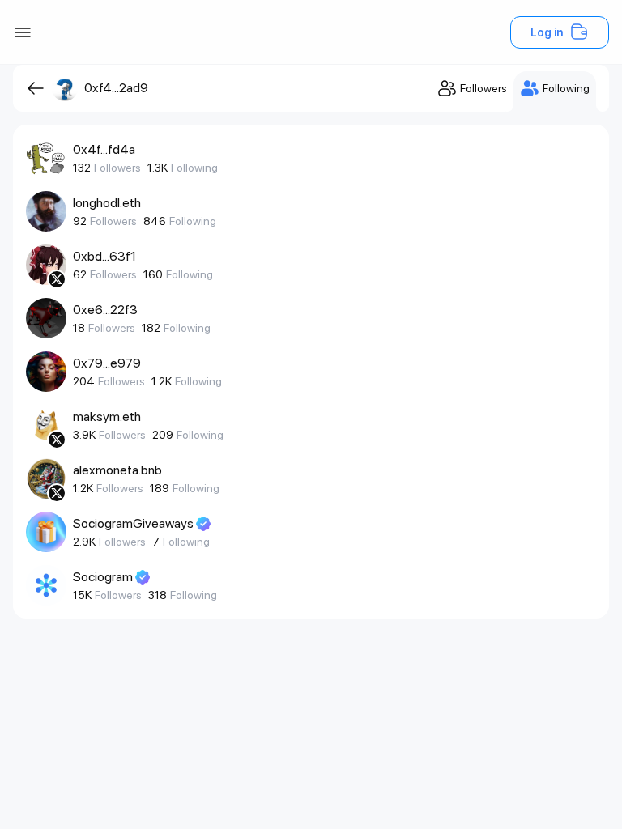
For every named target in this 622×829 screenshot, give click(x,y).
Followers (117, 167)
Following (194, 167)
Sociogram (103, 577)
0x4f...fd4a (104, 149)
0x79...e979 (107, 363)
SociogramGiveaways (133, 523)
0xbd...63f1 (104, 256)
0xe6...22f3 (105, 309)
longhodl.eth (107, 202)
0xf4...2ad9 (116, 88)
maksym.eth (107, 416)
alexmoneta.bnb (117, 470)
